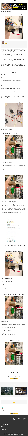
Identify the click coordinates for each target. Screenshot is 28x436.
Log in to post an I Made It (14, 378)
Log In (14, 402)
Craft (14, 421)
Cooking (19, 418)
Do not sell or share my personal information (10, 434)
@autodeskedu (4, 429)
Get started (24, 419)
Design (14, 420)
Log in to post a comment (14, 413)
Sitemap (24, 421)
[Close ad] (26, 3)
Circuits (6, 12)
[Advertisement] (14, 6)
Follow (6, 43)
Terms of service (12, 433)
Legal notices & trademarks (20, 434)
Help (23, 420)
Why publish (24, 418)
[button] (26, 14)
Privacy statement (17, 433)
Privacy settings (22, 433)
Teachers (19, 421)
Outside (19, 420)
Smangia (3, 12)
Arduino (9, 12)
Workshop (14, 419)
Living (19, 419)
